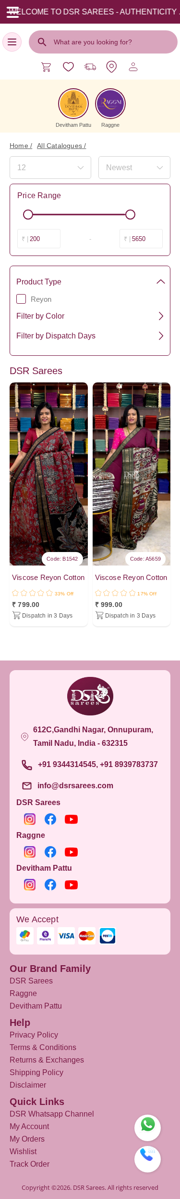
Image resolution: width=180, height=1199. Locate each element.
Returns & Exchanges (47, 1060)
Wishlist (23, 1151)
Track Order (29, 1164)
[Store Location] (112, 67)
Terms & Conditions (43, 1047)
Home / (21, 145)
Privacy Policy (34, 1035)
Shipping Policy (36, 1072)
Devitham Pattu (36, 1006)
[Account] (133, 67)
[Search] (42, 42)
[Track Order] (90, 67)
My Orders (27, 1139)
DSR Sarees (31, 981)
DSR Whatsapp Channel (52, 1114)
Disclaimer (28, 1085)
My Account (29, 1126)
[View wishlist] (68, 67)
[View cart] (47, 67)
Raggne (23, 993)
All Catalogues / (61, 145)
